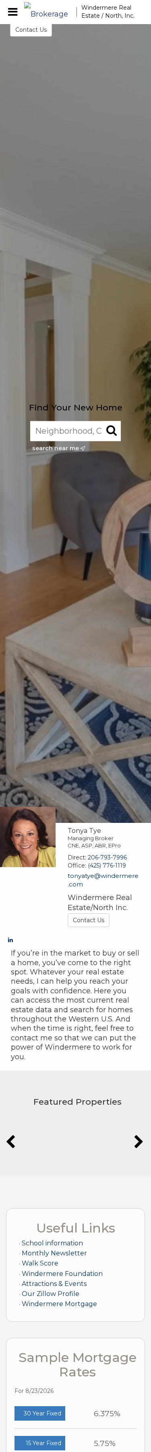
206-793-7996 (107, 857)
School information (52, 1243)
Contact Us (31, 29)
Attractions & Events (54, 1284)
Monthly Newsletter (54, 1253)
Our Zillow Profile (50, 1294)
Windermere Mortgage (59, 1304)
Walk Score (40, 1263)
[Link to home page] (50, 12)
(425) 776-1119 (107, 865)
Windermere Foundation (62, 1274)
